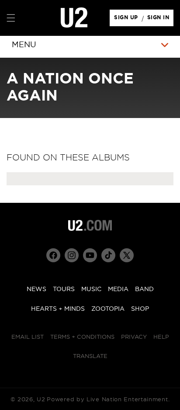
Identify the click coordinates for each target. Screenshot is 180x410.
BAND (144, 289)
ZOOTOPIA (108, 309)
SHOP (140, 309)
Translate (90, 356)
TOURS (64, 289)
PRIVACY (134, 337)
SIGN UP (127, 19)
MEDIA (118, 289)
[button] (11, 18)
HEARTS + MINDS (58, 309)
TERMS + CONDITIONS (82, 337)
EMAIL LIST (27, 337)
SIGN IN (160, 19)
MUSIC (91, 289)
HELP (161, 337)
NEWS (36, 289)
